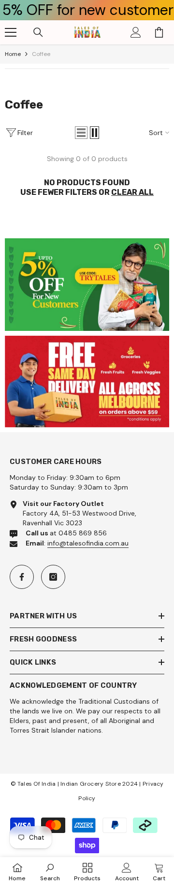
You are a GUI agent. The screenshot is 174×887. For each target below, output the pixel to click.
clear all (132, 192)
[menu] (10, 32)
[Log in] (135, 32)
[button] (81, 132)
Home (13, 54)
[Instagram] (53, 577)
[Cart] (159, 32)
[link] (87, 284)
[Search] (38, 32)
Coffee (41, 54)
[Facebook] (22, 577)
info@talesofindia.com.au (88, 543)
